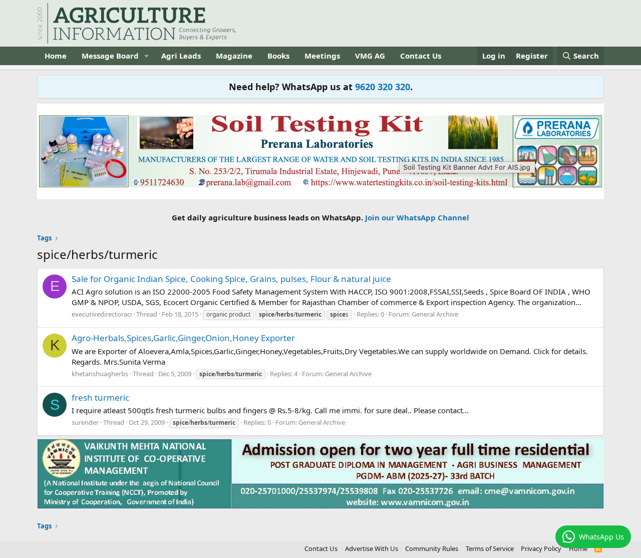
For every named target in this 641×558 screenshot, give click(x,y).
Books (278, 56)
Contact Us (420, 56)
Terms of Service (490, 548)
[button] (147, 56)
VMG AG (370, 56)
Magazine (234, 56)
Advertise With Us (371, 548)
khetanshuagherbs (100, 373)
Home (56, 56)
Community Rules (431, 548)
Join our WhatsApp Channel (417, 217)
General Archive (435, 314)
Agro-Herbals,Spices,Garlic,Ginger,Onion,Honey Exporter (183, 338)
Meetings (322, 56)
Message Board (110, 56)
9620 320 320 (382, 87)
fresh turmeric (100, 397)
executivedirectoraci (102, 314)
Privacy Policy (541, 548)
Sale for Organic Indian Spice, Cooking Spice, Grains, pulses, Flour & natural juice (231, 279)
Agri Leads (181, 56)
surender (85, 422)
